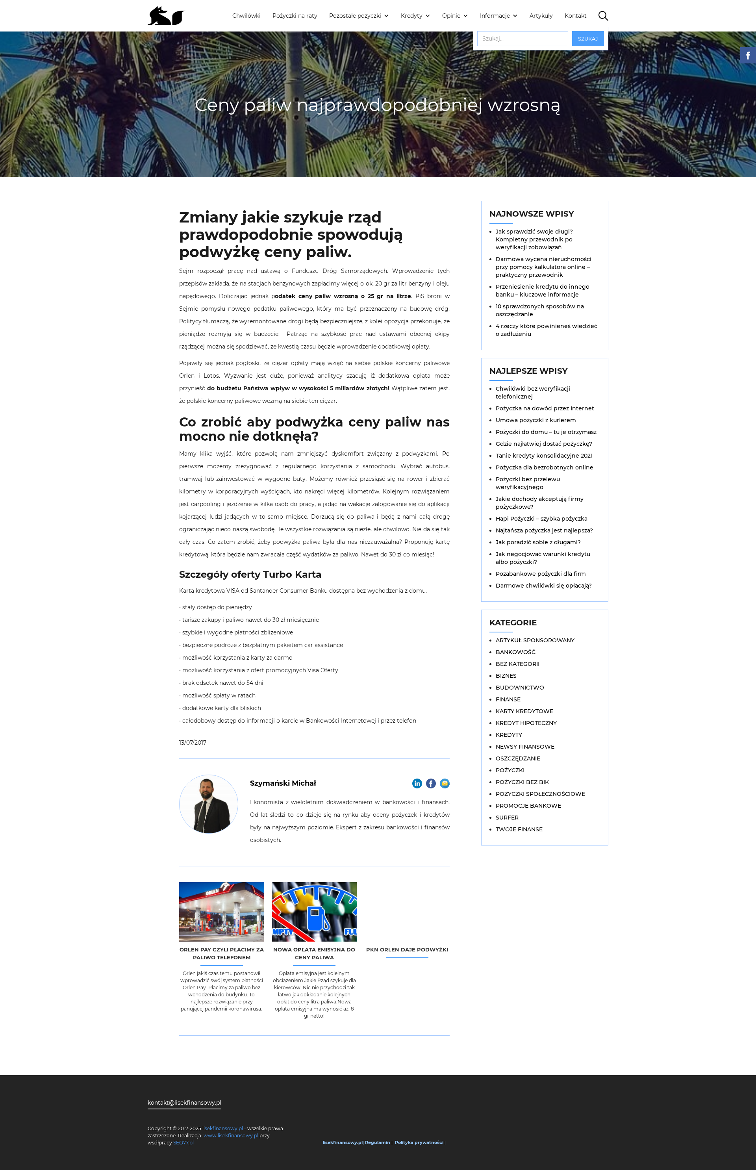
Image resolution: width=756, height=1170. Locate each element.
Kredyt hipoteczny (526, 723)
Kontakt (576, 15)
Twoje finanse (519, 829)
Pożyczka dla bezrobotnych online (544, 467)
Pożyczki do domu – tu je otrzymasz (546, 432)
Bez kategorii (517, 664)
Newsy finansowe (525, 746)
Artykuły (541, 15)
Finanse (508, 699)
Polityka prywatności (419, 1142)
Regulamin (377, 1142)
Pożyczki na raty (294, 15)
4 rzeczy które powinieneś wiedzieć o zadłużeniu (546, 330)
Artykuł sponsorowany (535, 640)
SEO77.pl (183, 1143)
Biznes (506, 675)
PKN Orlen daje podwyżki (407, 949)
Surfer (507, 817)
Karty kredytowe (524, 711)
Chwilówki (246, 15)
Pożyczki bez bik (522, 782)
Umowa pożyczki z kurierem (536, 420)
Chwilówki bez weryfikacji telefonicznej (533, 392)
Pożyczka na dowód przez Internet (545, 408)
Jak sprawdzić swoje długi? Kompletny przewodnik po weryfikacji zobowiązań (534, 239)
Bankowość (516, 652)
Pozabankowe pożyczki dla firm (541, 573)
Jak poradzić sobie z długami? (538, 542)
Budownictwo (520, 687)
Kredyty (509, 734)
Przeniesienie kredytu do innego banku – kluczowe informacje (542, 290)
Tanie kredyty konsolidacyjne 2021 (544, 455)
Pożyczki (510, 770)
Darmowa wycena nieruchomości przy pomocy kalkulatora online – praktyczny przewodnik (543, 267)
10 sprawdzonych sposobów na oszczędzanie (540, 310)
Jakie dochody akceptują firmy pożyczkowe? (540, 502)
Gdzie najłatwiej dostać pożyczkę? (544, 443)
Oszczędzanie (518, 758)
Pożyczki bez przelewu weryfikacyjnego (528, 483)
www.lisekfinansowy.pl (231, 1135)
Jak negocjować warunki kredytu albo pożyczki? (543, 558)
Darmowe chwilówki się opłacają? (544, 585)
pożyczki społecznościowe (540, 793)
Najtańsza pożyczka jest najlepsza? (544, 530)
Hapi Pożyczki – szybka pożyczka (541, 518)
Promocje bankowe (528, 805)
